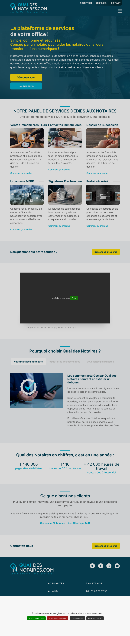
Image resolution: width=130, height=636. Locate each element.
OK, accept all (37, 618)
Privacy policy (95, 618)
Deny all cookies (58, 618)
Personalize (77, 618)
